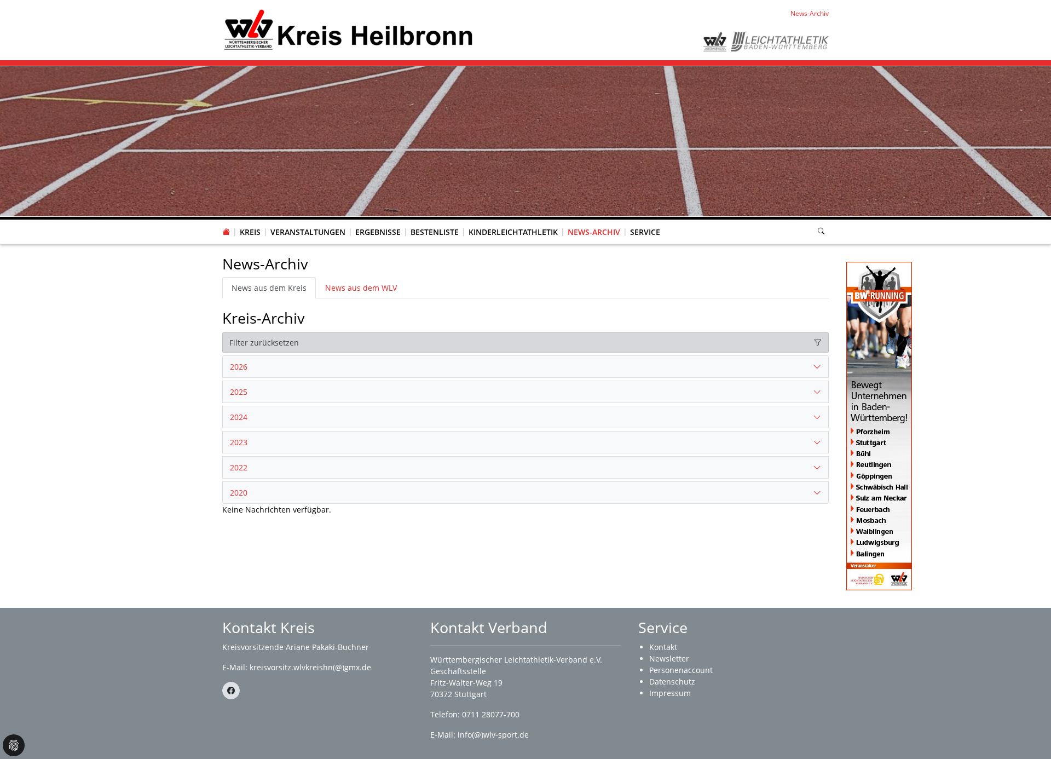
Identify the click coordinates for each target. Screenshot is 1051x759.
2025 (238, 392)
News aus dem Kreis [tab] (269, 288)
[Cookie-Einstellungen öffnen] (14, 745)
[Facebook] (231, 690)
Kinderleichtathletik (513, 232)
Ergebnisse (378, 232)
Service (645, 232)
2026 (238, 366)
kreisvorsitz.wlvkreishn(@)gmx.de (310, 667)
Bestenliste (435, 232)
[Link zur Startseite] (348, 29)
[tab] (525, 367)
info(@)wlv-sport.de (493, 734)
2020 (238, 492)
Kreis (250, 232)
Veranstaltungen (307, 232)
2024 (238, 417)
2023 (238, 442)
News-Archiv (594, 232)
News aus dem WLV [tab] (361, 288)
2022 (238, 467)
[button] (250, 221)
